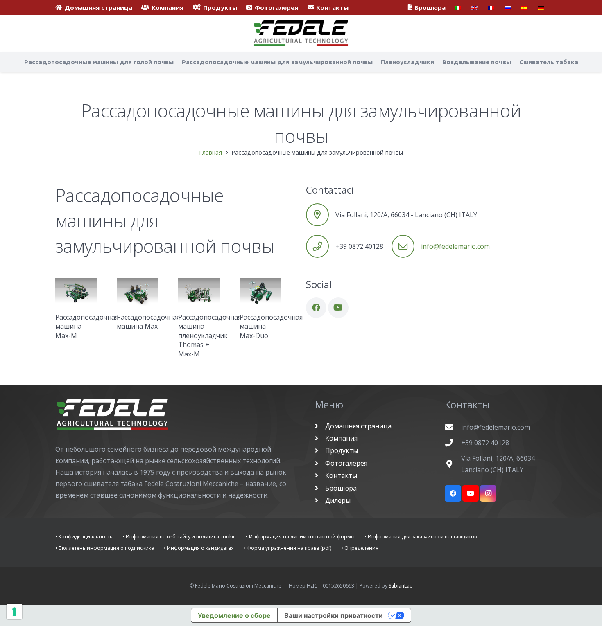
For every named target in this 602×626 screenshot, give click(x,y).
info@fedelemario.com (455, 246)
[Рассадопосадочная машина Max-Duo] (260, 292)
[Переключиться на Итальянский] (459, 7)
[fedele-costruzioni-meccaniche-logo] (301, 33)
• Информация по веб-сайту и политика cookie (179, 536)
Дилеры (337, 500)
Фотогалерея (345, 463)
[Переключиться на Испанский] (525, 7)
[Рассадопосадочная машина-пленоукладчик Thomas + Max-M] (199, 292)
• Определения (359, 548)
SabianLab (401, 585)
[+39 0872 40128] (453, 442)
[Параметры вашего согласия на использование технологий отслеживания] (14, 611)
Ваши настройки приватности (333, 615)
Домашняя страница (358, 425)
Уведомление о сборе (234, 615)
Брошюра (340, 488)
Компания (341, 438)
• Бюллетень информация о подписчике (104, 548)
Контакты (340, 475)
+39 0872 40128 (485, 442)
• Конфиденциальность (84, 536)
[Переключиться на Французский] (492, 7)
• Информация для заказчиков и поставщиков (420, 536)
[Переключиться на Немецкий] (542, 7)
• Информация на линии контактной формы (300, 536)
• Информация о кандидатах (198, 548)
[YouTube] (338, 307)
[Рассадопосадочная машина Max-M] (76, 292)
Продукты (341, 450)
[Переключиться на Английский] (475, 7)
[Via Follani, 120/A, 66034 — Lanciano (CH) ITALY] (453, 464)
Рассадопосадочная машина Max (148, 322)
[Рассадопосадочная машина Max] (137, 292)
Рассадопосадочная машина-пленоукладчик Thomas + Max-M (209, 335)
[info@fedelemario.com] (453, 427)
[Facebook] (316, 307)
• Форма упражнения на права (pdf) (287, 548)
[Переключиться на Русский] (509, 7)
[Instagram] (488, 493)
